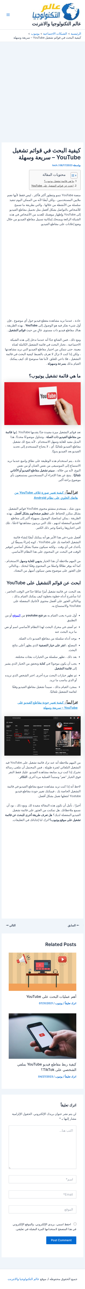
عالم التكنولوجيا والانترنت (56, 23)
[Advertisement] (42, 98)
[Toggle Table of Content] (72, 175)
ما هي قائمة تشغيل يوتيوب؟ (59, 181)
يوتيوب (59, 1003)
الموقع (16, 615)
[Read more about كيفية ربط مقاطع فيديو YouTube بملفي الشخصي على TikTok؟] (42, 1036)
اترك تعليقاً (70, 1003)
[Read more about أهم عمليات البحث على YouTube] (42, 971)
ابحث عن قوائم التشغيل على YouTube (52, 185)
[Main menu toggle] (8, 15)
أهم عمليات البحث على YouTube (51, 996)
